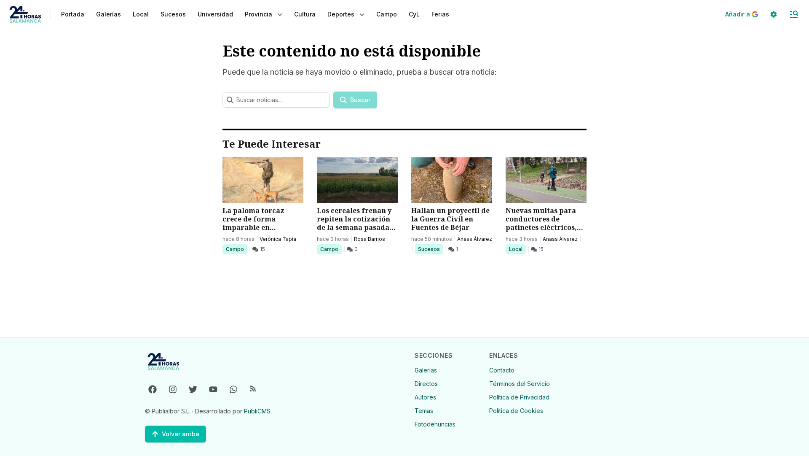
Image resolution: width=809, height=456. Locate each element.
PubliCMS (257, 411)
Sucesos (430, 249)
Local (517, 249)
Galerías (108, 14)
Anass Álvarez (474, 239)
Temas (424, 410)
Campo (236, 249)
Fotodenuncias (435, 424)
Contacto (501, 370)
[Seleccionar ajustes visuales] (773, 14)
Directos (426, 383)
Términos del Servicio (519, 383)
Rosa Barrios (369, 239)
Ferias (440, 14)
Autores (425, 397)
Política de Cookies (516, 410)
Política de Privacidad (519, 397)
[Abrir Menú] (793, 14)
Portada (72, 14)
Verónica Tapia (278, 239)
